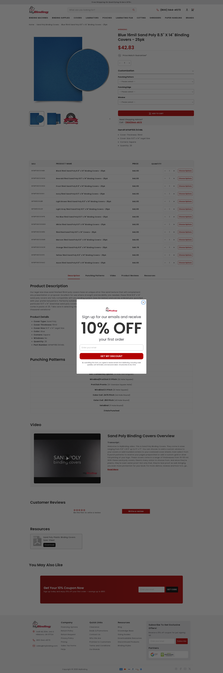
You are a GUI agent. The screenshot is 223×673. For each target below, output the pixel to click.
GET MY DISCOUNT (111, 356)
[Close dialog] (143, 302)
